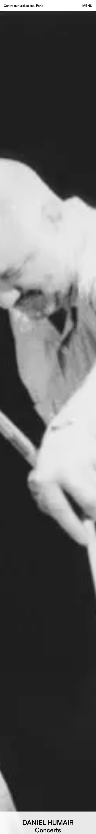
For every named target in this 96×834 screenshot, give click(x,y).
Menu (87, 5)
